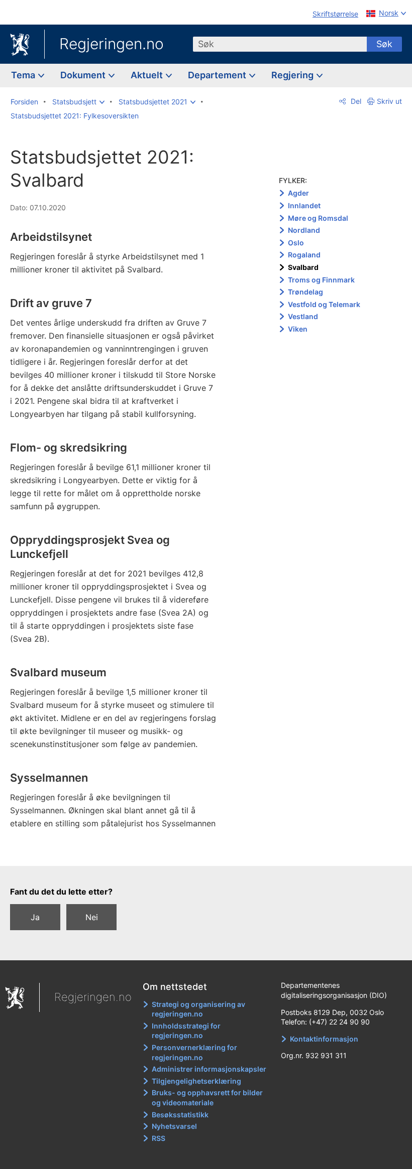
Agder (298, 193)
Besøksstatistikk (180, 1114)
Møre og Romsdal (318, 218)
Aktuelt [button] (148, 75)
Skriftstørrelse (335, 14)
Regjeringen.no (111, 44)
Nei (91, 917)
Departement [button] (218, 75)
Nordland (304, 230)
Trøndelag (305, 291)
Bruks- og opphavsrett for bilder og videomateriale (207, 1097)
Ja (35, 917)
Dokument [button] (84, 75)
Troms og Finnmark (321, 279)
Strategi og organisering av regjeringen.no (198, 1009)
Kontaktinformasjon (324, 1039)
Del (355, 101)
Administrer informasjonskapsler (209, 1069)
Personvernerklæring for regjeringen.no (194, 1052)
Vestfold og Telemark (324, 304)
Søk (384, 44)
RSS (158, 1138)
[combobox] (280, 44)
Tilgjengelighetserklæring (196, 1081)
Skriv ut (389, 101)
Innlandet (304, 205)
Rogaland (304, 254)
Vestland (303, 316)
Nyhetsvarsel (174, 1126)
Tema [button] (24, 75)
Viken (297, 329)
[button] (78, 102)
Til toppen (121, 851)
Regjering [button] (293, 75)
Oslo (296, 242)
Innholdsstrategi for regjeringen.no (186, 1030)
